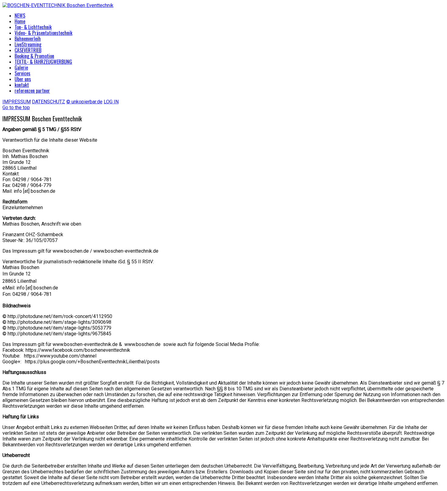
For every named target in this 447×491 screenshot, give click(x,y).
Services (22, 73)
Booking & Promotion (34, 56)
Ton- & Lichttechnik (33, 27)
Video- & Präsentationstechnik (43, 32)
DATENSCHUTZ (48, 102)
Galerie (21, 67)
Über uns (23, 79)
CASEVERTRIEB (28, 50)
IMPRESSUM (16, 102)
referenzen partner (32, 90)
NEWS (20, 15)
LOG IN (111, 102)
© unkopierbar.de (84, 102)
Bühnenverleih (28, 38)
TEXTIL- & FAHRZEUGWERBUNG (43, 61)
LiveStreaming (28, 44)
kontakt (22, 84)
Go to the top (16, 107)
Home (20, 21)
